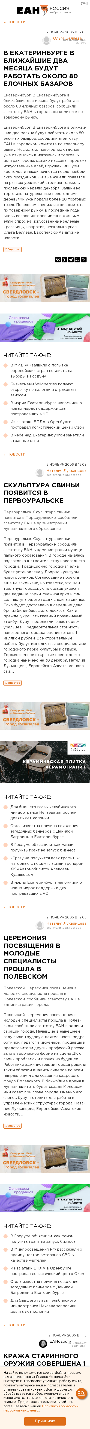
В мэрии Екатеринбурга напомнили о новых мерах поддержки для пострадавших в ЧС (46, 408)
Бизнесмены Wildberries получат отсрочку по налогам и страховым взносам (43, 390)
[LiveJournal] (84, 259)
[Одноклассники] (64, 259)
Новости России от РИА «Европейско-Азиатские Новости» (32, 10)
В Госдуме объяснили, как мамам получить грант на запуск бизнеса (42, 847)
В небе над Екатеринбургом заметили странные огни (47, 438)
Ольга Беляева (67, 38)
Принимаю (45, 1421)
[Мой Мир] (77, 259)
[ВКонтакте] (58, 259)
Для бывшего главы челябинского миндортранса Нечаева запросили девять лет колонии (43, 812)
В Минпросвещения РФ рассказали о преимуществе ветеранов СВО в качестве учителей (46, 1255)
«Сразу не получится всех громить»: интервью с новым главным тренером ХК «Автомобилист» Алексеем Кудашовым (47, 867)
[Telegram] (71, 259)
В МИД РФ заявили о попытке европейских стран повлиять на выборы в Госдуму (41, 371)
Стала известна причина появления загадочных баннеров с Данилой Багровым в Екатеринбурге (44, 831)
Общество (12, 249)
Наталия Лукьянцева (66, 471)
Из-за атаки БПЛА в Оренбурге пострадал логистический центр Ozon (47, 424)
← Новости (14, 22)
